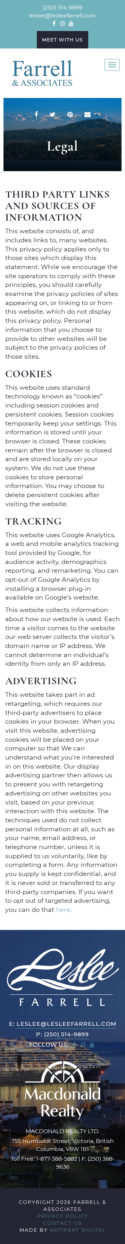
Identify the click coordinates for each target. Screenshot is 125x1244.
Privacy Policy (62, 1216)
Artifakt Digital (78, 1230)
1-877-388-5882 (56, 1158)
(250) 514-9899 (63, 7)
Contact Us (62, 1223)
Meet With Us (62, 39)
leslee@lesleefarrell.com (62, 15)
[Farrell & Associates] (41, 72)
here (63, 909)
